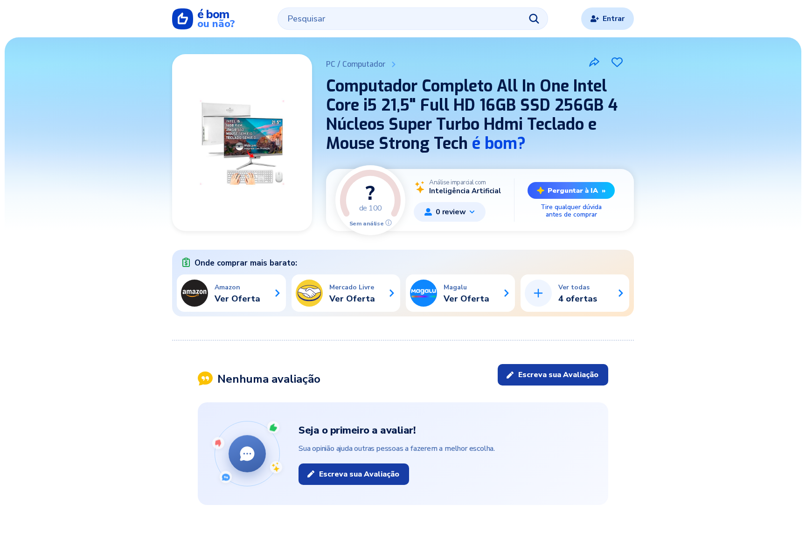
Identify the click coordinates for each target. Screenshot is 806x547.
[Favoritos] (617, 62)
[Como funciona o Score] (388, 222)
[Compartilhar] (594, 62)
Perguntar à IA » (576, 190)
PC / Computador (356, 64)
